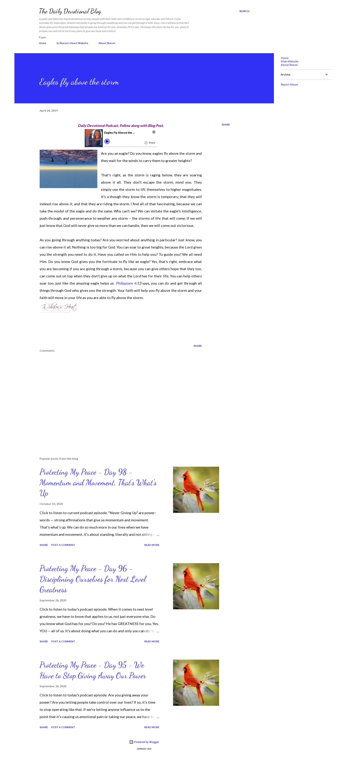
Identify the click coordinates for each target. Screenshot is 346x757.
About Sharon (107, 43)
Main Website (289, 61)
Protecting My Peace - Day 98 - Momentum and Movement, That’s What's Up (98, 482)
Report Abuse (289, 84)
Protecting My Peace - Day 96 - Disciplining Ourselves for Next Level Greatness (93, 579)
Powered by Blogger (146, 742)
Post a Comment (63, 544)
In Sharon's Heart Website (72, 43)
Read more (151, 544)
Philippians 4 (126, 283)
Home (42, 43)
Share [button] (226, 124)
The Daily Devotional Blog (70, 11)
